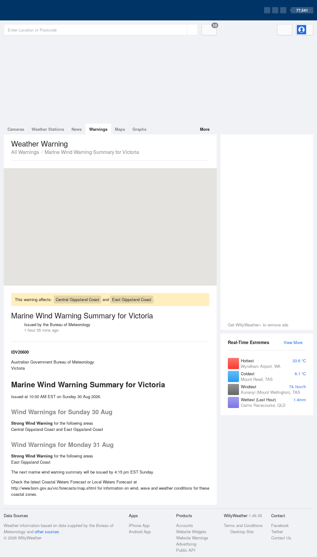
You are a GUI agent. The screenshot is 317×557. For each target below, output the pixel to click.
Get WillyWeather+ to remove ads (258, 325)
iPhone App (139, 525)
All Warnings (25, 151)
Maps (120, 129)
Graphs (139, 129)
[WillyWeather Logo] (33, 10)
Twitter (277, 531)
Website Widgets (191, 531)
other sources (47, 531)
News (77, 129)
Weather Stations (48, 129)
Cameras (15, 129)
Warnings (98, 129)
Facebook (280, 525)
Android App (140, 531)
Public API (185, 550)
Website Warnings (192, 538)
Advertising (186, 544)
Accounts (184, 525)
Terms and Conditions (243, 525)
